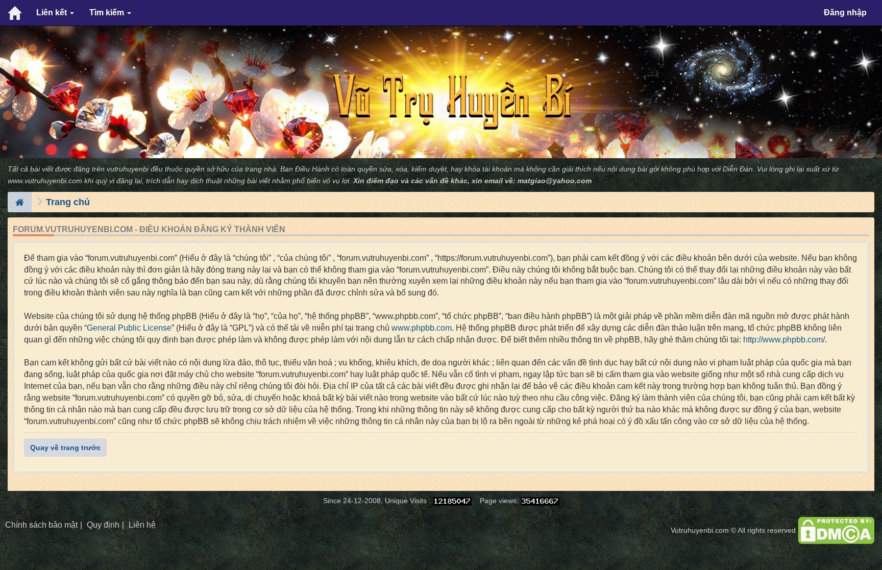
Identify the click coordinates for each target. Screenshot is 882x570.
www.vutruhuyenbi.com (45, 181)
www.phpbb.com (421, 328)
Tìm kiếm (107, 12)
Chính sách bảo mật (41, 525)
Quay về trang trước (65, 447)
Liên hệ (142, 525)
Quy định (103, 525)
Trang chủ (68, 202)
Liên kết (52, 12)
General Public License (129, 328)
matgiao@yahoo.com (555, 181)
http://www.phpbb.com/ (784, 339)
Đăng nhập (845, 12)
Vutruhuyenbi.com (700, 530)
